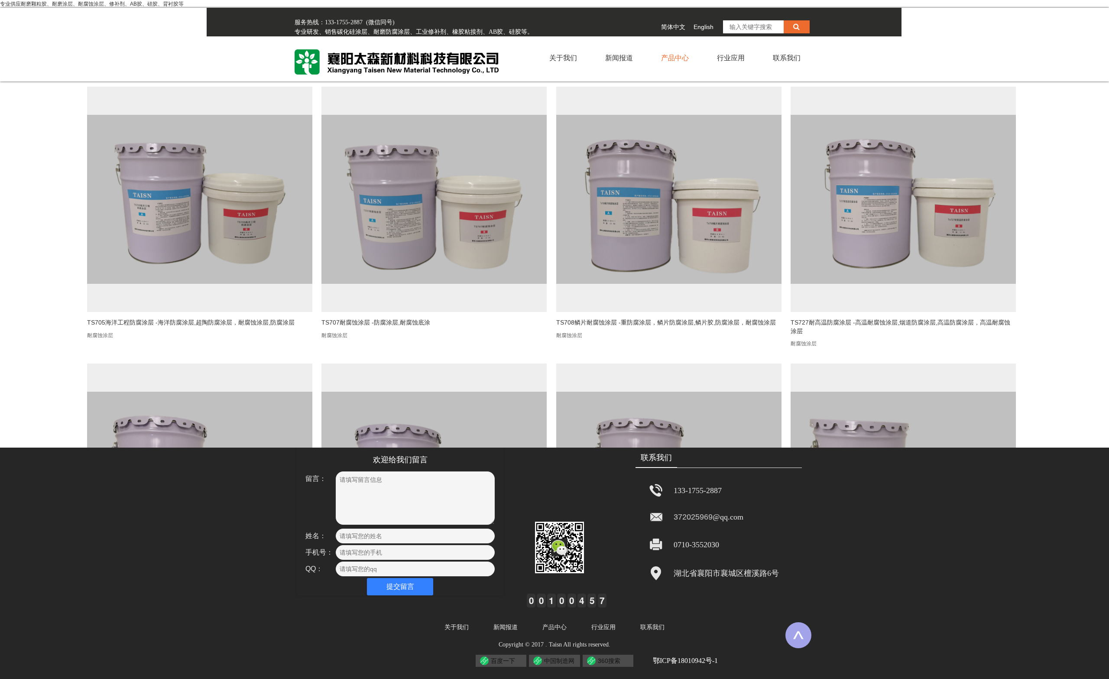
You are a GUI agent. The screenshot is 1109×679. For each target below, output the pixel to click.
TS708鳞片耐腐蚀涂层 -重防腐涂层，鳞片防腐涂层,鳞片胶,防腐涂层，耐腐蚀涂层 (666, 322)
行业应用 (731, 58)
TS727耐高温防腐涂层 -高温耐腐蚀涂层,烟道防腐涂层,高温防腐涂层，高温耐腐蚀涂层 (900, 327)
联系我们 (787, 58)
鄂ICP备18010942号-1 (685, 660)
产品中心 (675, 58)
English (703, 26)
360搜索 (609, 660)
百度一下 (503, 660)
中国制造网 (559, 660)
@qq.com (728, 517)
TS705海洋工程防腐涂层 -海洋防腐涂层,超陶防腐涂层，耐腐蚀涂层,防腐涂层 (191, 322)
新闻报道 (619, 58)
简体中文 (673, 26)
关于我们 (563, 58)
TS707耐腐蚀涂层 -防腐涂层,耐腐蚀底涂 (375, 322)
